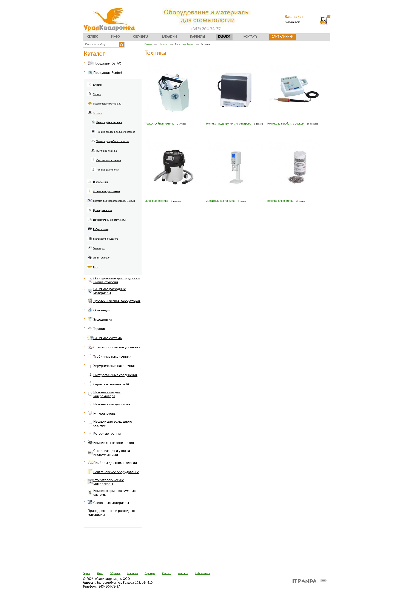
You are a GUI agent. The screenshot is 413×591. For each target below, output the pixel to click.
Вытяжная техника (156, 201)
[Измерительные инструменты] (106, 222)
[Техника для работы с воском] (110, 144)
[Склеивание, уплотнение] (103, 194)
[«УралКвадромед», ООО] (206, 20)
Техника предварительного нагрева (228, 123)
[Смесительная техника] (106, 163)
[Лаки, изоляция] (99, 260)
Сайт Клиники (202, 573)
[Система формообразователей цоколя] (111, 203)
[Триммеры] (96, 251)
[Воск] (93, 270)
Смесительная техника (220, 201)
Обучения (115, 573)
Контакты (183, 573)
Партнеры (150, 573)
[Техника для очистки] (105, 172)
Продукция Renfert (184, 44)
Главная (148, 44)
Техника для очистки (280, 201)
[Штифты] (95, 87)
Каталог (224, 36)
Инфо (100, 573)
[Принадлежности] (99, 213)
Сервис (86, 573)
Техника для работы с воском (285, 123)
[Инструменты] (97, 184)
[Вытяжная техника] (104, 153)
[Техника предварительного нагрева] (113, 134)
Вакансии (132, 573)
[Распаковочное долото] (103, 241)
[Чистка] (94, 97)
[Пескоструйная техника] (106, 125)
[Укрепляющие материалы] (104, 106)
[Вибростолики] (98, 232)
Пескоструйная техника (159, 123)
